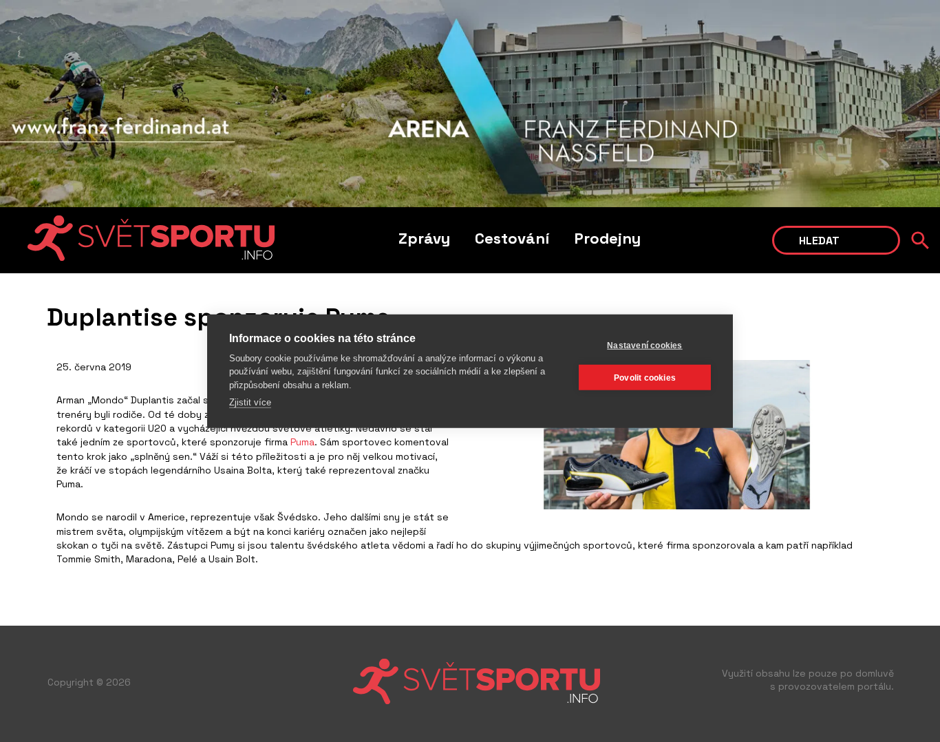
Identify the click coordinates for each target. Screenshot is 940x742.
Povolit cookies (645, 377)
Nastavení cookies (644, 345)
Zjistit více (250, 402)
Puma (301, 442)
